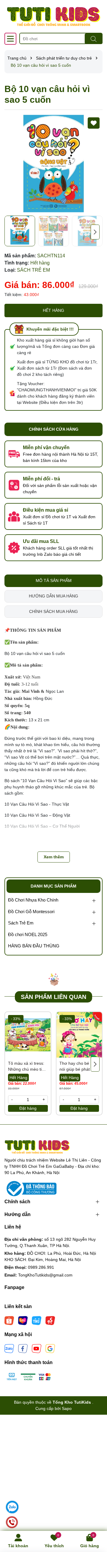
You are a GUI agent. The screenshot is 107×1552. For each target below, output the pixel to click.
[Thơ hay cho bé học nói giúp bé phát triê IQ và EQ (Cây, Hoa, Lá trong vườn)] (79, 1035)
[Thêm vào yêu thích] (94, 123)
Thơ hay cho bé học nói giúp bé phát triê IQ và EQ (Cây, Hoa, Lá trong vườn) (78, 1066)
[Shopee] (9, 1320)
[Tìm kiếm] (94, 38)
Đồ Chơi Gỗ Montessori (31, 911)
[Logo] (53, 16)
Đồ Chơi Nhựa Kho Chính (33, 899)
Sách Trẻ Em (21, 922)
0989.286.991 (41, 1267)
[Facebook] (23, 1348)
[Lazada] (23, 1320)
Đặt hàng (28, 1108)
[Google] (50, 1348)
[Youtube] (36, 1348)
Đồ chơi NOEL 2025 (27, 934)
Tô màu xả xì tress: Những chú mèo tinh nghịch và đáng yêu (27, 1066)
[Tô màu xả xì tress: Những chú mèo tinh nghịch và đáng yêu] (28, 1035)
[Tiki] (36, 1320)
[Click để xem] (53, 163)
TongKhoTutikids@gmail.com (45, 1275)
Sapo (67, 1408)
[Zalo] (9, 1348)
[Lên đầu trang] (95, 1516)
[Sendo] (50, 1320)
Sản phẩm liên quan (53, 997)
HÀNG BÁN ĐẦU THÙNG (33, 945)
